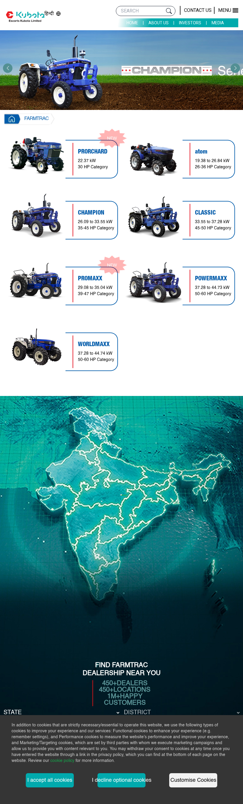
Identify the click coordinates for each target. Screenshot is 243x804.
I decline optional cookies (121, 780)
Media (218, 22)
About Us (158, 22)
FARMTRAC (36, 118)
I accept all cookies (49, 780)
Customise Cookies (193, 780)
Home (132, 22)
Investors (190, 22)
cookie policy (62, 761)
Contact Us (198, 10)
